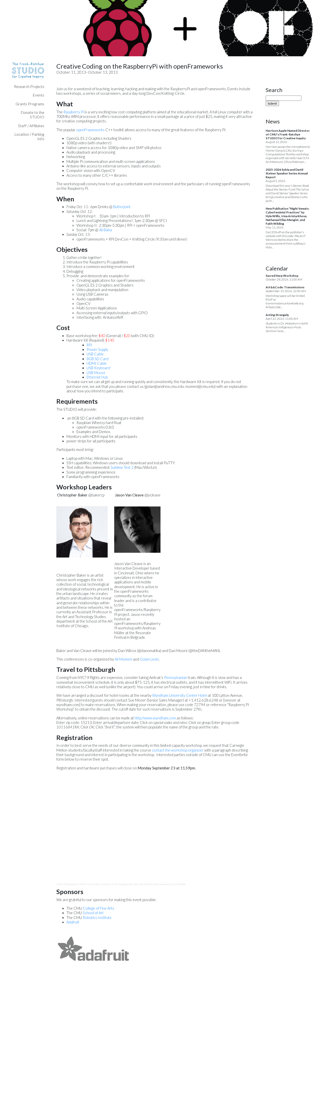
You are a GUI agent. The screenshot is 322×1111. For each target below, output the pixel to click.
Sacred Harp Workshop (282, 275)
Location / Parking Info (29, 136)
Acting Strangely (277, 315)
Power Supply (97, 349)
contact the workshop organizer (178, 750)
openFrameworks (90, 130)
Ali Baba (105, 230)
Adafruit (72, 922)
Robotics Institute (97, 917)
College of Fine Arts (98, 908)
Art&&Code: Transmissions (285, 287)
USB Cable (95, 354)
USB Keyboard (98, 368)
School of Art (93, 913)
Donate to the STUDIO (32, 114)
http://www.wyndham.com (155, 718)
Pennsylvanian (175, 677)
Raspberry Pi (73, 112)
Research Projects (29, 86)
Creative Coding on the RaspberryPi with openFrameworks (125, 884)
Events (38, 95)
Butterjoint (122, 207)
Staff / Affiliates (31, 126)
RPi (89, 345)
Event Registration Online (72, 884)
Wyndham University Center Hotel (179, 695)
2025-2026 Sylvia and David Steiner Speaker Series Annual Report (287, 173)
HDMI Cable (97, 363)
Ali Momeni (123, 659)
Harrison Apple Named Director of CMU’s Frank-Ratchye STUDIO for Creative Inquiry (288, 134)
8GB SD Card (97, 359)
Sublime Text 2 (122, 467)
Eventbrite (180, 884)
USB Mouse (96, 373)
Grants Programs (30, 104)
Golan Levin (149, 659)
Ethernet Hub (97, 377)
